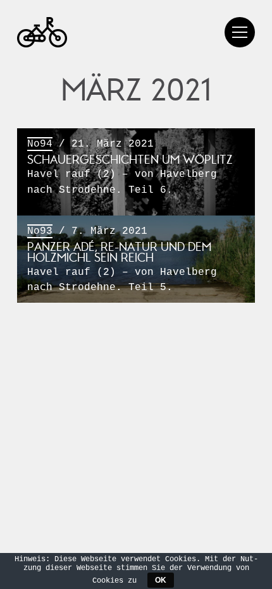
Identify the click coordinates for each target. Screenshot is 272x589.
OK (160, 580)
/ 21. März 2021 (130, 166)
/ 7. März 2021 (122, 259)
